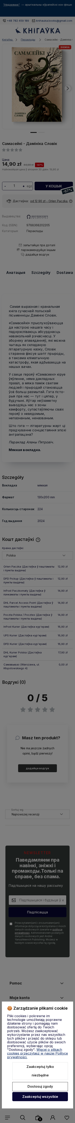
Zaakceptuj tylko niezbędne (40, 1071)
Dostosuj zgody (40, 1086)
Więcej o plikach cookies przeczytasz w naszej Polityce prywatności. (37, 1053)
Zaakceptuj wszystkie (40, 1097)
